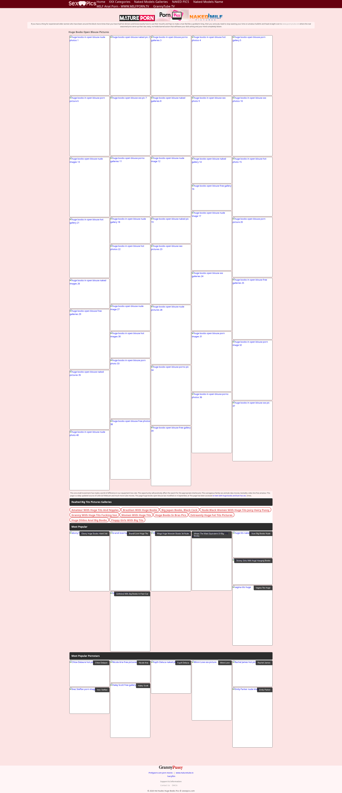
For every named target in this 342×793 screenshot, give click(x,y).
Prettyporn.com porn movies (161, 772)
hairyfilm (171, 776)
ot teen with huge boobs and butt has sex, (229, 495)
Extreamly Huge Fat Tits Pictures (211, 515)
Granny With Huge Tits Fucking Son (94, 515)
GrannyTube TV (164, 6)
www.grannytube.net (290, 24)
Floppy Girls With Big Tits (127, 520)
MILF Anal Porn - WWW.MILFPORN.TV (123, 6)
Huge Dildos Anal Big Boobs (89, 520)
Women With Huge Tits (136, 515)
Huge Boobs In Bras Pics (170, 515)
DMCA (174, 785)
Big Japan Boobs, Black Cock (179, 510)
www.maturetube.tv (184, 772)
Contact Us (165, 785)
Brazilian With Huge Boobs (140, 510)
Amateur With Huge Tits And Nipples (95, 510)
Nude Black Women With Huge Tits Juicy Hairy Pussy (235, 510)
